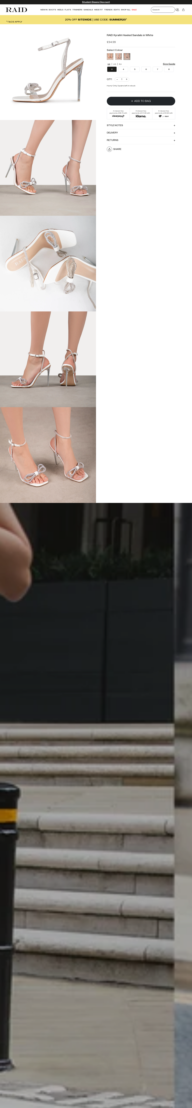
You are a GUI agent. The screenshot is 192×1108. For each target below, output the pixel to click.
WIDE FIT (98, 10)
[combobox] (165, 9)
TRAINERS (77, 10)
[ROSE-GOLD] (110, 56)
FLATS (68, 10)
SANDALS (88, 10)
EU (120, 64)
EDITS (117, 10)
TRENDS (108, 10)
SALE (134, 10)
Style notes (115, 125)
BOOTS (52, 10)
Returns (112, 140)
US (114, 64)
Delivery (112, 132)
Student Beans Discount (96, 2)
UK (109, 64)
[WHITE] (127, 56)
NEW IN (44, 10)
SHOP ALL (125, 10)
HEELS (60, 10)
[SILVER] (118, 56)
